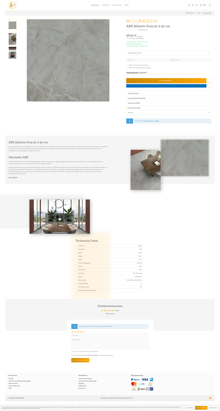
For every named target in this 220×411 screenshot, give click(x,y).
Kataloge (81, 383)
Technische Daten (133, 93)
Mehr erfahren (13, 177)
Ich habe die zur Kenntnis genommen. (93, 355)
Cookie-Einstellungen (85, 378)
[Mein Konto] (196, 5)
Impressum (81, 388)
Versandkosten (129, 398)
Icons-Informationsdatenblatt (87, 381)
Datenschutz (82, 386)
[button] (72, 332)
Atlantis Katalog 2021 (134, 107)
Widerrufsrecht (13, 383)
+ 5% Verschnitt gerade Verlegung (138, 65)
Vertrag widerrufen (14, 386)
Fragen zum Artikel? (134, 103)
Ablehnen (190, 407)
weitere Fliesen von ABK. (151, 121)
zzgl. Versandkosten (138, 38)
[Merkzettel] (193, 5)
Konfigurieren (213, 407)
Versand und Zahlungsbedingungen (20, 381)
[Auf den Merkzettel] (209, 83)
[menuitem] (95, 5)
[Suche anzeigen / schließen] (189, 5)
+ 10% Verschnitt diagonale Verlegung (139, 67)
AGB (10, 388)
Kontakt (11, 378)
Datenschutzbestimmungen (89, 355)
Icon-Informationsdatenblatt (136, 98)
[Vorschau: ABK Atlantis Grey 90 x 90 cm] (12, 25)
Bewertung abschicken (79, 360)
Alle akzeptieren (201, 407)
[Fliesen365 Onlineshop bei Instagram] (210, 398)
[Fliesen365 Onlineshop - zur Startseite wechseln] (12, 5)
